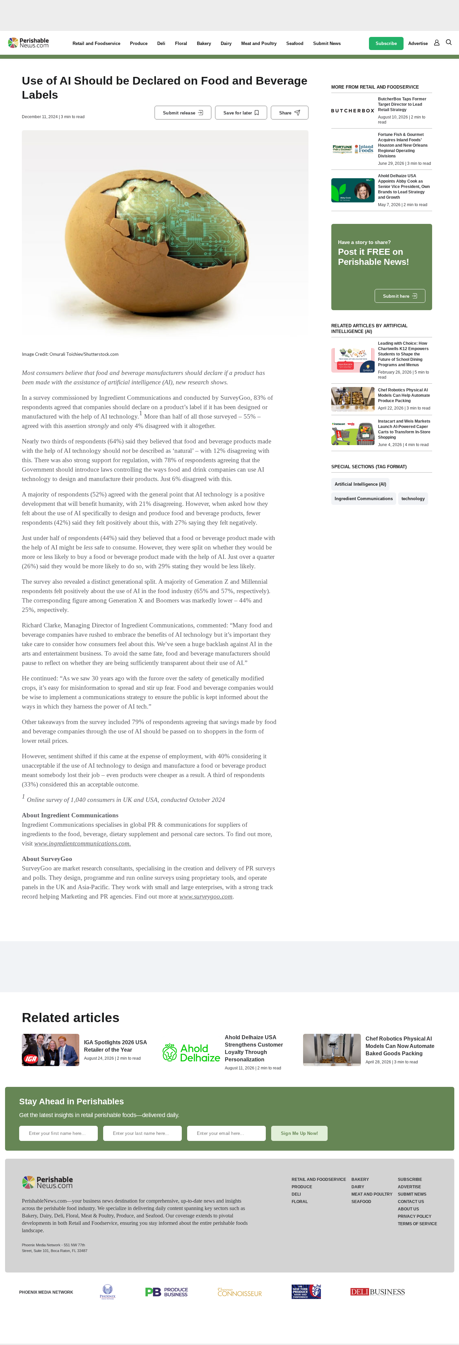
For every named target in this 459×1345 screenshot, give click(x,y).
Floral (181, 43)
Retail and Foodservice (96, 43)
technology (413, 498)
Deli (161, 43)
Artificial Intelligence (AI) (360, 484)
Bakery (204, 43)
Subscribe (386, 43)
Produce (139, 43)
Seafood (294, 43)
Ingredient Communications (364, 498)
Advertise (418, 43)
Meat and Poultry (259, 43)
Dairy (226, 43)
